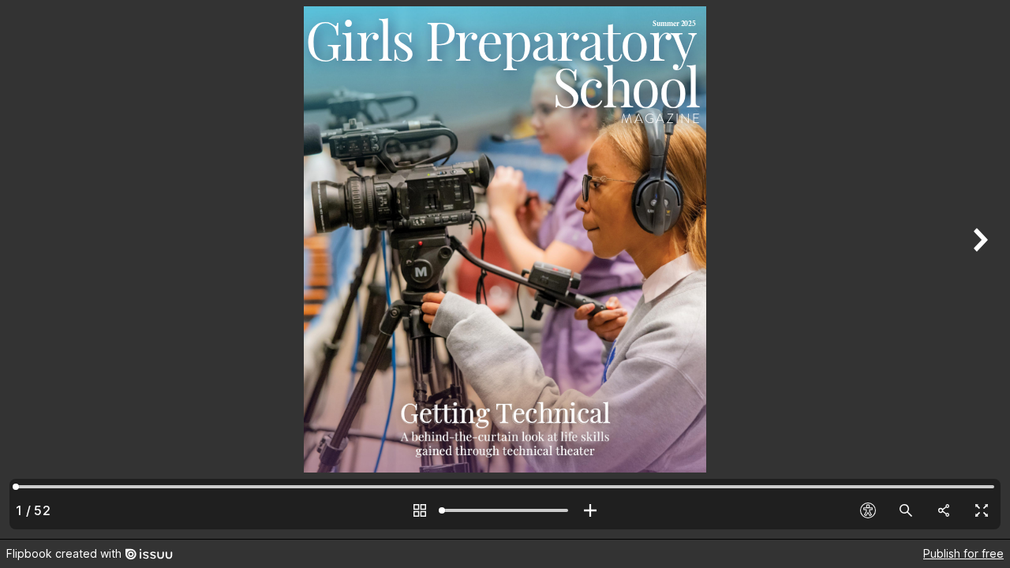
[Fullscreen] (981, 510)
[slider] (505, 510)
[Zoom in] (590, 510)
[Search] (906, 510)
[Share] (944, 510)
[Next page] (978, 269)
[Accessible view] (868, 510)
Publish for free (963, 553)
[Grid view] (420, 510)
